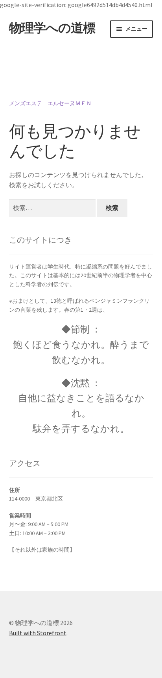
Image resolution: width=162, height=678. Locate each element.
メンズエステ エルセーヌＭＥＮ (50, 103)
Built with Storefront (37, 633)
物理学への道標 (52, 28)
